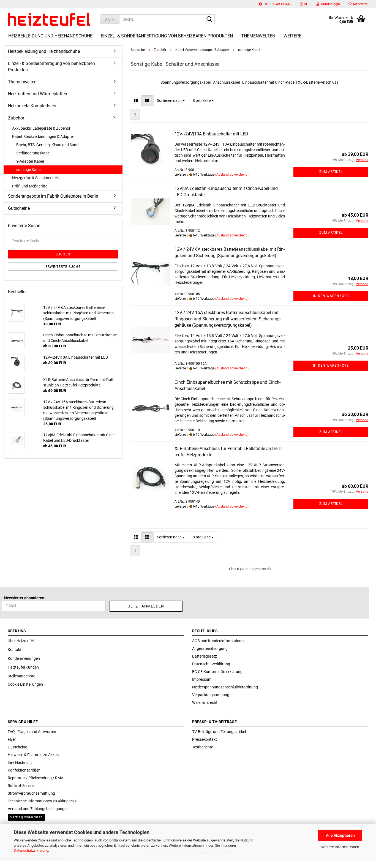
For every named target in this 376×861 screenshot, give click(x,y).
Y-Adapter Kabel (30, 161)
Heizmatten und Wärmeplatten (37, 93)
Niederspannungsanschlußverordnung (225, 687)
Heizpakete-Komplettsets (32, 105)
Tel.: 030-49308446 (276, 4)
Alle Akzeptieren (340, 835)
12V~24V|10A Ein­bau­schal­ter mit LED (211, 134)
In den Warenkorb (331, 296)
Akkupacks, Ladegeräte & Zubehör (41, 128)
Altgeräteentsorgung (210, 648)
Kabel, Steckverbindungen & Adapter (43, 136)
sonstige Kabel (28, 169)
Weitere (292, 36)
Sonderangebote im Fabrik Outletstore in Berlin (53, 196)
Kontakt (14, 649)
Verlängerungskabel (33, 153)
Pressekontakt (204, 739)
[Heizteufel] (50, 19)
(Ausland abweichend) (232, 174)
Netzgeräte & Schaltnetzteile (36, 178)
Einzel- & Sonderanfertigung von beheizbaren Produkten (167, 36)
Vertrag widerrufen (26, 817)
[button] (304, 4)
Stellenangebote (21, 676)
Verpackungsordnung (210, 695)
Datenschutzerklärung (31, 850)
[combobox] (170, 100)
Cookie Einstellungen (25, 684)
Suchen (63, 254)
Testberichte (202, 747)
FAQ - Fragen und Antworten (32, 731)
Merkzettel (360, 4)
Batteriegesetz (204, 656)
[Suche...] (209, 19)
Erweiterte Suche (63, 267)
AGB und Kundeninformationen (219, 641)
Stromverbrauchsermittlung (31, 793)
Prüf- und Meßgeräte (29, 186)
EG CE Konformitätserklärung (217, 671)
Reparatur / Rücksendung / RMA (35, 778)
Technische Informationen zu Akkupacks (42, 801)
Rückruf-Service (21, 785)
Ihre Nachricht (20, 762)
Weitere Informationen (340, 847)
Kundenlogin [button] (329, 4)
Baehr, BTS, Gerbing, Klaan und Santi (47, 145)
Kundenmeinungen (24, 658)
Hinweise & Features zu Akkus (33, 755)
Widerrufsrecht (204, 702)
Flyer (12, 739)
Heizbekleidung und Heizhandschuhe (50, 36)
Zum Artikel (331, 172)
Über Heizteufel (21, 641)
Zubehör (16, 118)
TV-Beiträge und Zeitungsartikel (219, 731)
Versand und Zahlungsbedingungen (38, 808)
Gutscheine (19, 208)
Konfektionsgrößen (24, 770)
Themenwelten (258, 36)
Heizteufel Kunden (23, 667)
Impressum (201, 679)
